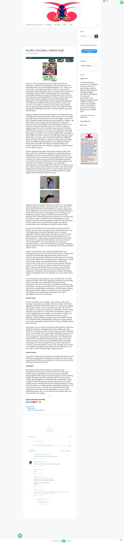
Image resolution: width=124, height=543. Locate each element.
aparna (45, 501)
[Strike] (40, 445)
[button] (97, 25)
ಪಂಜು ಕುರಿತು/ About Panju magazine (34, 25)
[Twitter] (31, 402)
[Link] (49, 445)
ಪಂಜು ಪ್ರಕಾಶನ (57, 25)
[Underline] (38, 445)
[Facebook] (27, 402)
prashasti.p (36, 469)
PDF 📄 (60, 60)
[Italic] (36, 445)
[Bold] (34, 445)
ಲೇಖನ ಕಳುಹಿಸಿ (48, 25)
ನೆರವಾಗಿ (71, 25)
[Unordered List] (43, 445)
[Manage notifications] (121, 540)
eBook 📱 (69, 60)
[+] (52, 445)
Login (69, 436)
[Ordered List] (41, 445)
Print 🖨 (52, 60)
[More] (40, 402)
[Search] (96, 36)
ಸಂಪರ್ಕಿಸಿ (65, 25)
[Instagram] (36, 402)
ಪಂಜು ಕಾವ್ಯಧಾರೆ (31, 408)
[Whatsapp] (29, 402)
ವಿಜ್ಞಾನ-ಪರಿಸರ (31, 407)
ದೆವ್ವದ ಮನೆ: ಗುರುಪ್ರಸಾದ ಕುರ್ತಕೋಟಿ (36, 410)
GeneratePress (67, 541)
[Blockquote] (45, 445)
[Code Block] (47, 445)
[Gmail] (38, 402)
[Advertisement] (49, 37)
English (107, 0)
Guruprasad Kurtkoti (39, 462)
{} (50, 445)
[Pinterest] (33, 402)
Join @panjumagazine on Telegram (90, 51)
